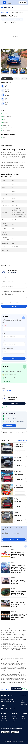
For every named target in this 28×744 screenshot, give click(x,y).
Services (3, 713)
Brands (23, 702)
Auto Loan (3, 716)
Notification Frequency (7, 348)
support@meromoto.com (7, 699)
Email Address (5, 341)
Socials (3, 705)
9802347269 (4, 701)
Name (4, 325)
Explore (23, 695)
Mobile (4, 333)
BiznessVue (14, 723)
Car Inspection (4, 720)
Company (24, 713)
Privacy (23, 720)
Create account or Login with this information (14, 302)
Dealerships (24, 704)
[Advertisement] (14, 36)
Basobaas (14, 716)
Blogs (22, 698)
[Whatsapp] (4, 407)
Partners (14, 713)
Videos (23, 700)
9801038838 (11, 701)
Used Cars (7, 12)
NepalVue (14, 720)
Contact (23, 718)
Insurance (3, 718)
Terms (23, 723)
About (23, 716)
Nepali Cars (14, 718)
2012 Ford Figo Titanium (17, 12)
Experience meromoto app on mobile (11, 728)
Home (2, 12)
